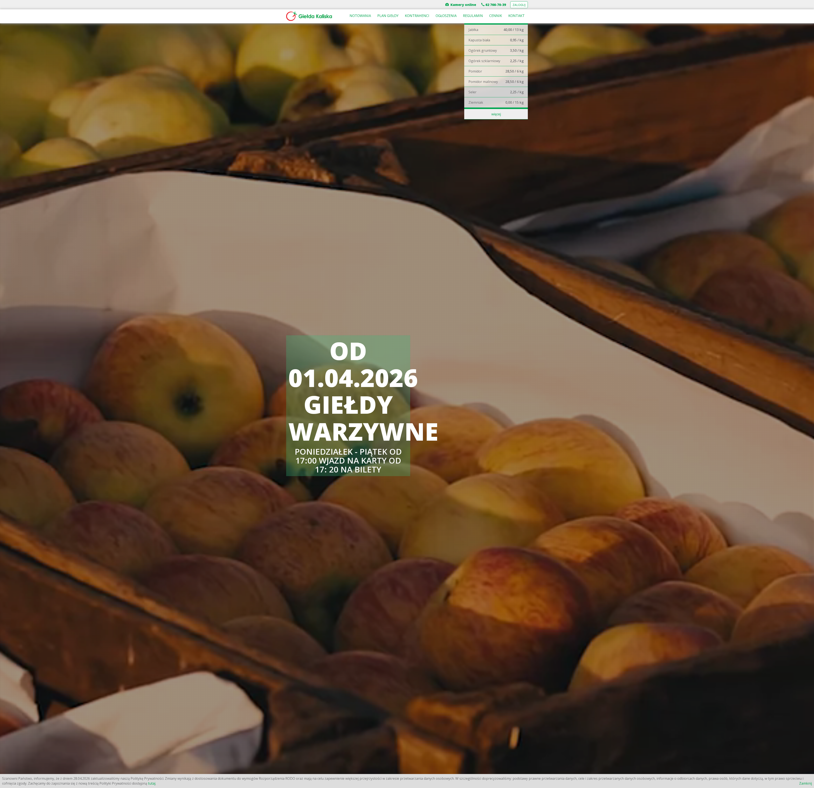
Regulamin (473, 15)
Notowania (360, 15)
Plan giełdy (388, 15)
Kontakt (516, 15)
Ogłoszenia (446, 15)
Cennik (495, 15)
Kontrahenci (417, 15)
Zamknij (805, 783)
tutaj (151, 783)
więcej (496, 114)
